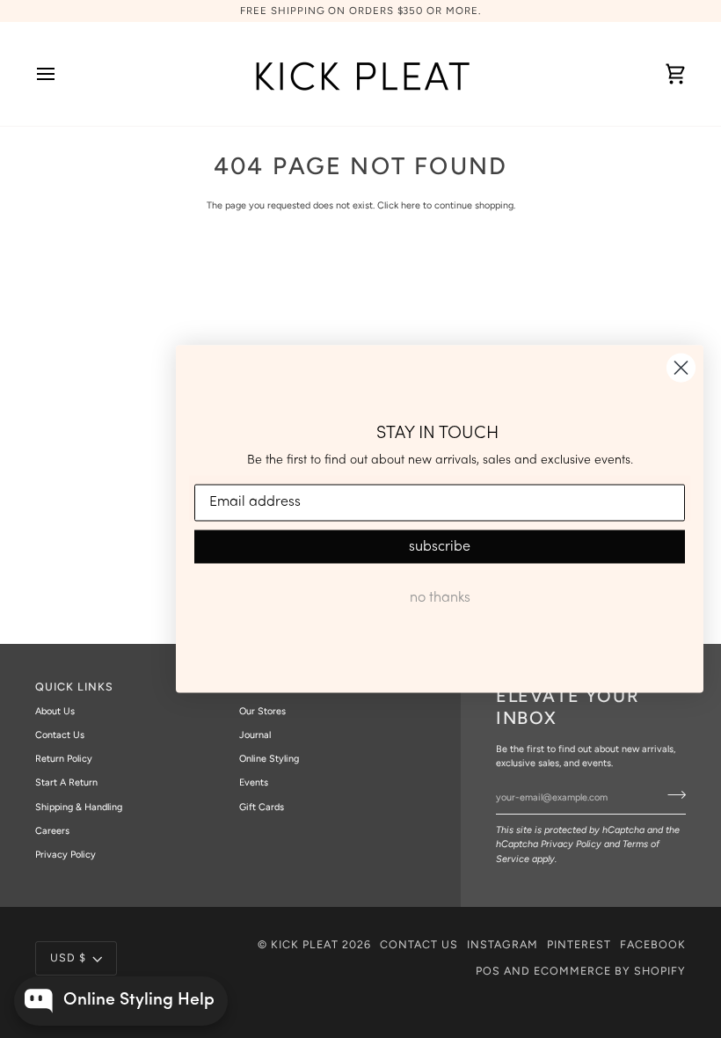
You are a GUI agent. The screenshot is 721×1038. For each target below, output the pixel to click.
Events (253, 782)
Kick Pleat (305, 944)
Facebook (653, 944)
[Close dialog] (681, 368)
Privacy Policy (571, 844)
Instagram (502, 944)
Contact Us (59, 735)
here (410, 205)
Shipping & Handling (78, 807)
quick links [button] (74, 686)
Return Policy (63, 758)
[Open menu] (61, 74)
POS (488, 970)
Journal (255, 735)
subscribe (439, 546)
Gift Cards (261, 807)
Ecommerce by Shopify (610, 970)
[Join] (671, 795)
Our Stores (262, 711)
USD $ (68, 957)
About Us (55, 711)
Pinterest (579, 944)
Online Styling (269, 758)
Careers (52, 831)
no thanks (440, 597)
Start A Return (66, 782)
